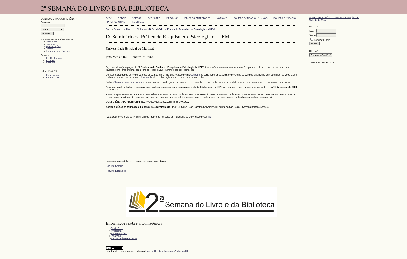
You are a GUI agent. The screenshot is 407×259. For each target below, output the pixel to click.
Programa (51, 44)
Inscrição (50, 49)
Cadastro (154, 18)
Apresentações (53, 46)
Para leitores (52, 75)
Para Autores (52, 77)
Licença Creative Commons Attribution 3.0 (167, 251)
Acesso (137, 18)
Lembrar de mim (322, 40)
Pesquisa (172, 18)
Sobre (122, 18)
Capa (109, 18)
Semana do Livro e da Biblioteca (130, 29)
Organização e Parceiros (58, 51)
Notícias (222, 18)
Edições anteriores (197, 18)
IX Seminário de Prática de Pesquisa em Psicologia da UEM (182, 29)
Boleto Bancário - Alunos (251, 18)
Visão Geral (51, 42)
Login (312, 31)
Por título (50, 63)
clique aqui (145, 77)
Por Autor (50, 60)
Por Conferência (54, 58)
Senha (312, 35)
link (209, 116)
